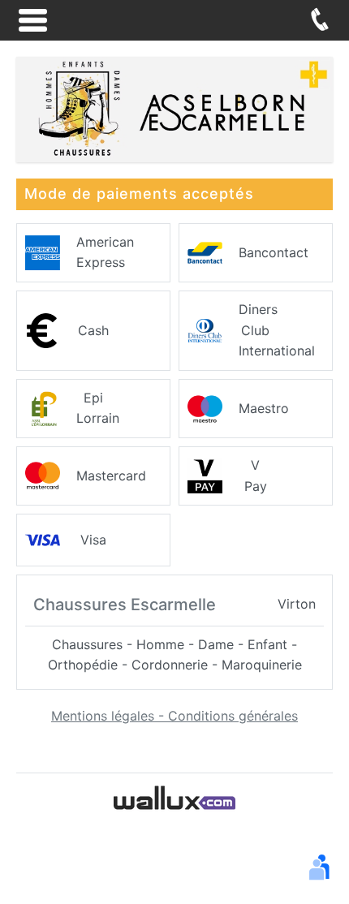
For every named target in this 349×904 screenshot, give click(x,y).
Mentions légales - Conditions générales (174, 716)
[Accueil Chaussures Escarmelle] (174, 108)
